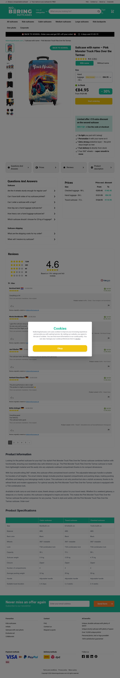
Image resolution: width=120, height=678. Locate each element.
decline (77, 339)
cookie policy (78, 336)
